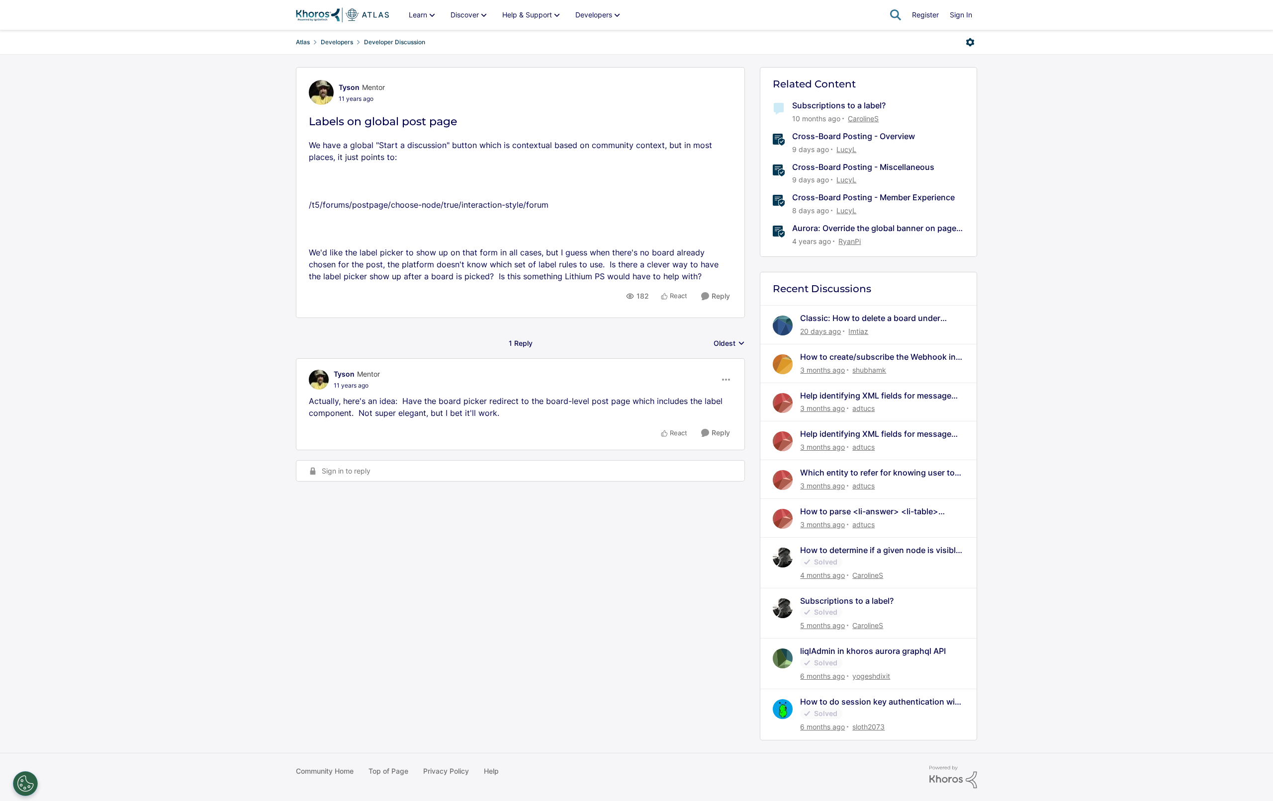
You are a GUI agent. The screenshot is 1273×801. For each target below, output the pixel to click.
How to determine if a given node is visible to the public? (880, 550)
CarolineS (863, 118)
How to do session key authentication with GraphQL (881, 702)
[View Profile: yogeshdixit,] (783, 658)
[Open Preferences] (25, 783)
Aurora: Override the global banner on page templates (874, 228)
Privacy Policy (446, 771)
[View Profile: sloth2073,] (783, 709)
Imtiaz (858, 331)
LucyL (846, 149)
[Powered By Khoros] (953, 777)
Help (491, 771)
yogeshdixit (871, 676)
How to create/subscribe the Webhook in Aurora (878, 357)
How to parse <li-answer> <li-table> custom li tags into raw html (869, 511)
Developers (337, 42)
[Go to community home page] (342, 14)
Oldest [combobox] (729, 343)
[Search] (896, 15)
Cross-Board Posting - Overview (853, 136)
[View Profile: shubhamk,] (783, 364)
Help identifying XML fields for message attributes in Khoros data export (875, 396)
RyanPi (849, 241)
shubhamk (869, 370)
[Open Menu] (970, 42)
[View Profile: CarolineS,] (783, 557)
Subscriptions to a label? (839, 105)
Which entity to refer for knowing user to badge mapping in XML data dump (877, 473)
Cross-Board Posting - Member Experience (873, 197)
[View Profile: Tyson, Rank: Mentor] (321, 92)
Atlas (303, 42)
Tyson (349, 87)
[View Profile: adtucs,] (783, 403)
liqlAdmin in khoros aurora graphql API (873, 651)
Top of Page (388, 771)
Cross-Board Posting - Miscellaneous (863, 167)
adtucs (863, 408)
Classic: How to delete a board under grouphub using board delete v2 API (870, 318)
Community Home (325, 771)
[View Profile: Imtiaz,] (783, 325)
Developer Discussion (394, 42)
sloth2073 (868, 726)
